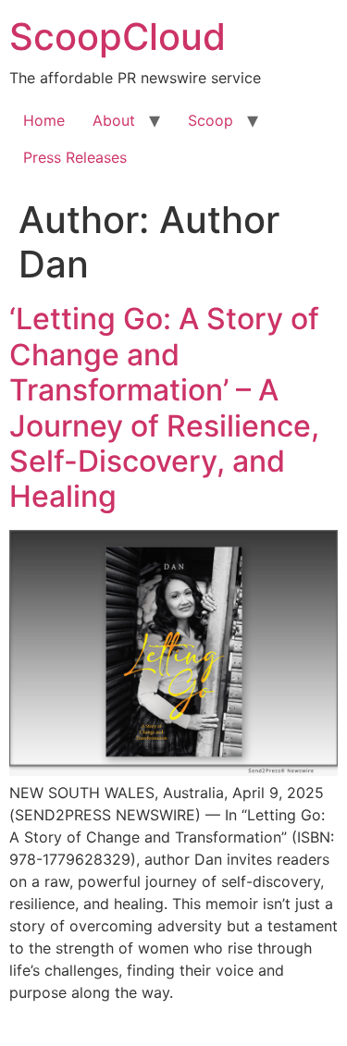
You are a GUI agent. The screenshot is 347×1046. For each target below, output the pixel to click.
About (114, 120)
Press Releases (75, 157)
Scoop (210, 120)
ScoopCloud (117, 36)
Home (44, 120)
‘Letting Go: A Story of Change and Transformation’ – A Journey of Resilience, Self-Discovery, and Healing (164, 407)
